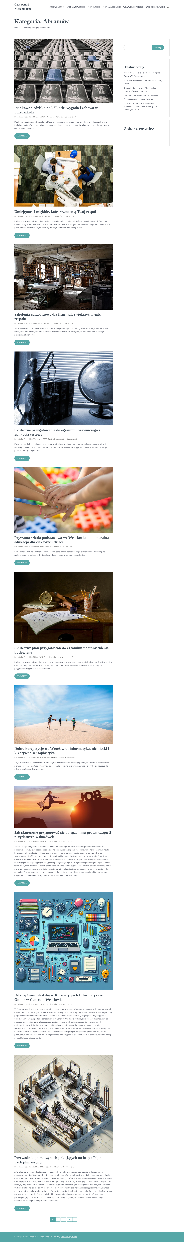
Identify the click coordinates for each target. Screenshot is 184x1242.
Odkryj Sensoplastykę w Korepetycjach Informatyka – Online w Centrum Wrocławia (58, 997)
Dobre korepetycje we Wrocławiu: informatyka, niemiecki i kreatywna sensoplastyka (61, 750)
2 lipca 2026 (33, 323)
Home (17, 27)
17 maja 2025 (34, 1004)
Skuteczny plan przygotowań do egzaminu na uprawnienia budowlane (61, 650)
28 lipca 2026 (34, 216)
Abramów (60, 117)
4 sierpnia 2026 (34, 117)
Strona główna (56, 7)
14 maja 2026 (34, 547)
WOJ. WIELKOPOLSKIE (133, 7)
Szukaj (158, 47)
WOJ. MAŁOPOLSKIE (112, 7)
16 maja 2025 (34, 1167)
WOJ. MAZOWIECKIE (76, 7)
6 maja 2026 (33, 657)
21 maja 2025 (34, 841)
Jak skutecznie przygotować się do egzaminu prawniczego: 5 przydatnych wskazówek (62, 834)
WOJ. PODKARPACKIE (155, 7)
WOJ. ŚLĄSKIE (94, 7)
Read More (22, 136)
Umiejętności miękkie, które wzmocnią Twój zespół (55, 212)
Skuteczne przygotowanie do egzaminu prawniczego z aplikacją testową (57, 432)
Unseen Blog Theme (69, 1237)
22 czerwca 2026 (35, 439)
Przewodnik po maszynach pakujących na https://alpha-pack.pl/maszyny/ (59, 1160)
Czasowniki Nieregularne (22, 6)
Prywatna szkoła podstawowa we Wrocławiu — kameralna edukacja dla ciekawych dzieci (61, 540)
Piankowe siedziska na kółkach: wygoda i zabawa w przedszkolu (56, 110)
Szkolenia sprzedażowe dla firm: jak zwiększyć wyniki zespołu (57, 316)
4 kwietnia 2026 (35, 757)
